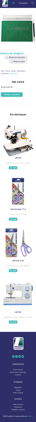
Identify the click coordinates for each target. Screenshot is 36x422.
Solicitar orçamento (12, 94)
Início (2, 71)
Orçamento (23, 3)
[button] (13, 2)
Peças (13, 71)
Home (8, 71)
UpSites (30, 416)
